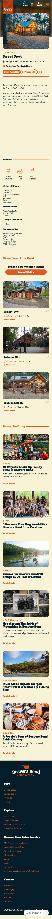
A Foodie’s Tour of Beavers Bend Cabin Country (25, 738)
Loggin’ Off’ (11, 311)
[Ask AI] (46, 913)
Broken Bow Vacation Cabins (18, 66)
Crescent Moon (13, 403)
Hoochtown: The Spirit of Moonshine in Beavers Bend (22, 625)
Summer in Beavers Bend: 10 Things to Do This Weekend (23, 575)
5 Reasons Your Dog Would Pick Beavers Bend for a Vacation (25, 525)
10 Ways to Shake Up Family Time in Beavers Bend (22, 468)
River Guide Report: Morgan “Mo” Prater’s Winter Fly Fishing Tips (26, 687)
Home (5, 52)
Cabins (12, 52)
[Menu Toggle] (47, 4)
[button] (26, 72)
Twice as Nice (12, 357)
